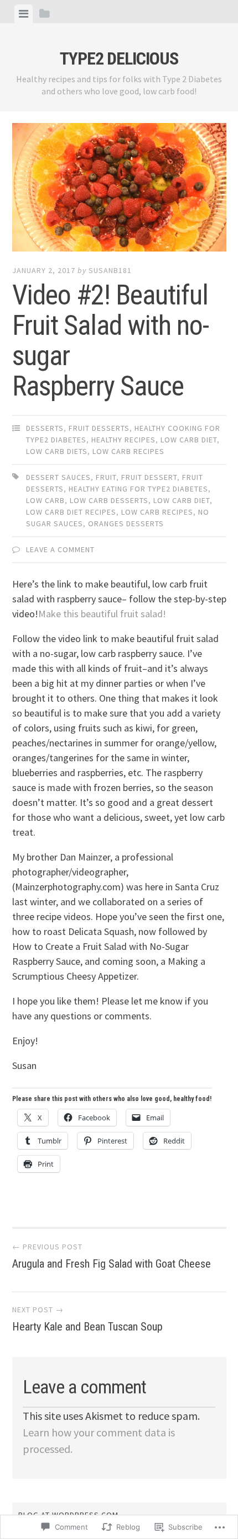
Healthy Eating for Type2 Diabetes (138, 489)
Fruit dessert (149, 477)
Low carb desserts (109, 500)
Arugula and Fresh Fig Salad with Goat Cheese (111, 1256)
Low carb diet (189, 440)
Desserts (45, 428)
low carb (45, 500)
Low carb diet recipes (71, 512)
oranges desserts (126, 523)
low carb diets (56, 451)
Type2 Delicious (119, 58)
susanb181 (110, 270)
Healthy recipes (123, 440)
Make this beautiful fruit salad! (102, 613)
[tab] (23, 13)
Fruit (106, 477)
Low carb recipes (128, 451)
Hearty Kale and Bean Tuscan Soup (87, 1319)
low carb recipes (157, 512)
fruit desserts (99, 428)
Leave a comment (60, 549)
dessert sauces (58, 477)
